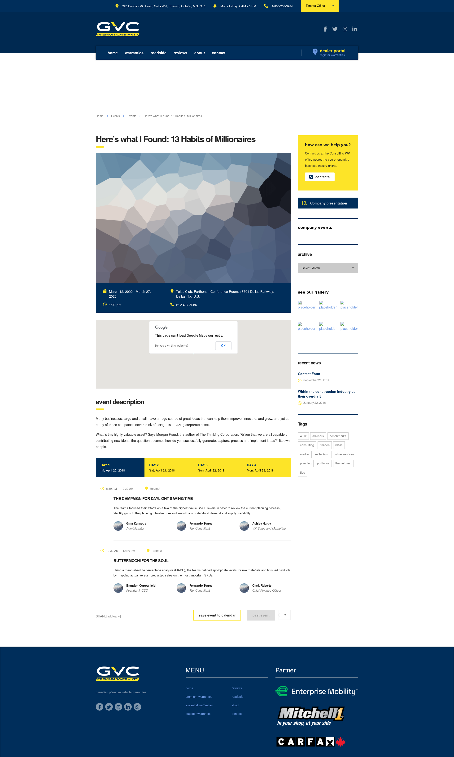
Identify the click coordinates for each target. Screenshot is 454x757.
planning (305, 463)
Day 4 (260, 467)
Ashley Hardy (261, 523)
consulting (307, 445)
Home (100, 116)
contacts (322, 176)
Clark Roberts (261, 585)
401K (303, 436)
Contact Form (309, 373)
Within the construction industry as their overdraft (326, 394)
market (305, 454)
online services (344, 454)
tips (302, 472)
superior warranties (198, 714)
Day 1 (112, 467)
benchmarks (338, 436)
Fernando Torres (201, 523)
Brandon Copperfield (140, 585)
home (113, 52)
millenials (321, 454)
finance (325, 445)
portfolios (323, 463)
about (199, 52)
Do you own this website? (171, 345)
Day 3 (211, 467)
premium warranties (199, 696)
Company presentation (328, 203)
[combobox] (328, 268)
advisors (318, 436)
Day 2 (162, 467)
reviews (180, 52)
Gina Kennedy (136, 523)
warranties (134, 52)
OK (223, 346)
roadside (158, 52)
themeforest (343, 463)
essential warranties (199, 705)
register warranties (332, 55)
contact (218, 52)
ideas (339, 445)
